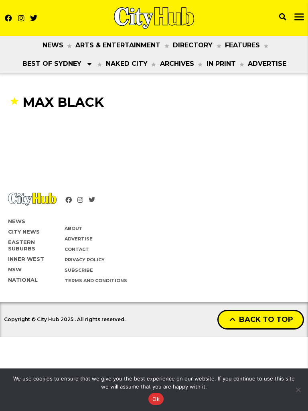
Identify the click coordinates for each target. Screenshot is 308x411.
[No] (298, 390)
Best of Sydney (51, 63)
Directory (193, 45)
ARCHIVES (177, 63)
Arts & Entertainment (117, 45)
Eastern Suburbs (21, 245)
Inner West (26, 259)
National (23, 280)
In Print (221, 63)
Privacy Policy (85, 259)
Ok (156, 399)
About (74, 228)
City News (24, 231)
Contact (77, 249)
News (53, 45)
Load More (154, 125)
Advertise (267, 63)
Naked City (127, 63)
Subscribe (79, 270)
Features (242, 45)
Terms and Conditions (96, 280)
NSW (15, 269)
